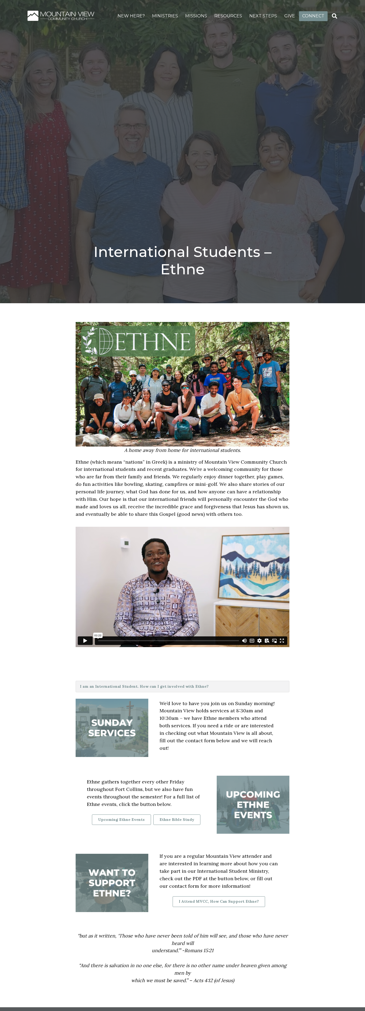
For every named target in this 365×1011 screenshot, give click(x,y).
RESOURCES (228, 15)
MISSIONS (196, 15)
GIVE (289, 15)
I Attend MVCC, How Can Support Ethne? (219, 901)
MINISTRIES (165, 15)
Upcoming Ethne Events (121, 819)
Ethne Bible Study (177, 819)
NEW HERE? (131, 15)
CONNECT (313, 15)
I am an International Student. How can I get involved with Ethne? (144, 686)
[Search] (335, 16)
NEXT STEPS (263, 15)
